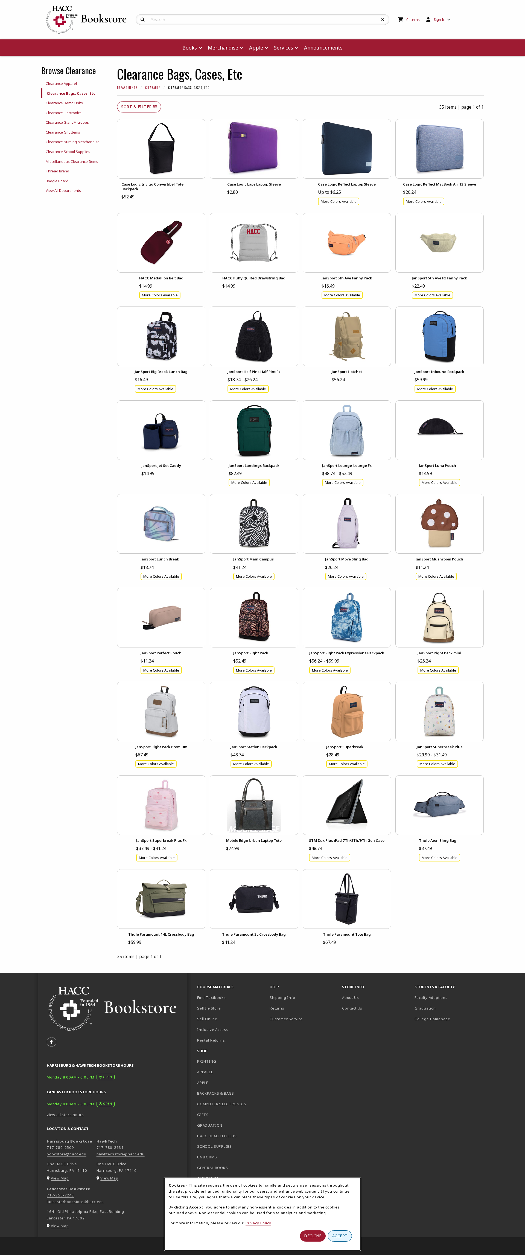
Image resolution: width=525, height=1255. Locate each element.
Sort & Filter (137, 106)
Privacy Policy (258, 1223)
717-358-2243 (60, 1195)
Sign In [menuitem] (439, 19)
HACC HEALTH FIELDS (217, 1135)
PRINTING (206, 1061)
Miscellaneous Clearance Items (72, 161)
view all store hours (65, 1114)
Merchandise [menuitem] (223, 47)
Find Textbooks (211, 997)
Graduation (425, 1008)
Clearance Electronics (63, 112)
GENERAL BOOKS (212, 1167)
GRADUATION (209, 1125)
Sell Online (207, 1018)
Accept (340, 1235)
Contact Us (352, 1008)
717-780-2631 (110, 1147)
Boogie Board (57, 180)
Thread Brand (57, 171)
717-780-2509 (60, 1147)
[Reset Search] (383, 19)
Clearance (152, 87)
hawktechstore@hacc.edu (121, 1154)
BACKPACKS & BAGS (215, 1093)
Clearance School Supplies (68, 151)
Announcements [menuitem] (323, 47)
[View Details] (161, 149)
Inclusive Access (212, 1029)
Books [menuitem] (189, 47)
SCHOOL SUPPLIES (214, 1146)
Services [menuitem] (283, 47)
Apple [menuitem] (256, 47)
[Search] (142, 19)
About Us (350, 997)
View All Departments (63, 190)
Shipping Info (282, 997)
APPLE (202, 1082)
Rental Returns (211, 1040)
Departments (127, 87)
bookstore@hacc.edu (66, 1154)
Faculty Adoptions (431, 997)
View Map (60, 1178)
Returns (277, 1008)
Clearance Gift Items (63, 132)
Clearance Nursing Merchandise (73, 141)
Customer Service (286, 1018)
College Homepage (449, 1018)
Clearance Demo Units (64, 102)
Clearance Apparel (61, 83)
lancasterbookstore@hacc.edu (75, 1201)
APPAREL (205, 1071)
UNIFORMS (207, 1157)
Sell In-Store (209, 1008)
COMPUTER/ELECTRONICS (221, 1103)
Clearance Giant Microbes (67, 122)
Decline (313, 1235)
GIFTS (203, 1114)
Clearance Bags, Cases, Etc (71, 93)
